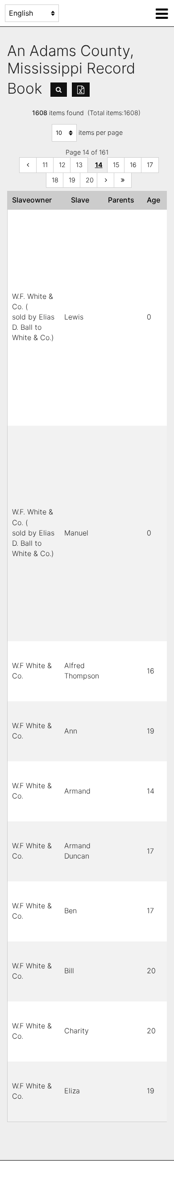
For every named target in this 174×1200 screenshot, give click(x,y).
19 (72, 180)
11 (45, 164)
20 (90, 180)
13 (79, 164)
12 (62, 164)
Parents (123, 199)
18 (55, 180)
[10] (28, 165)
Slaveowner (33, 199)
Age (155, 199)
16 (133, 164)
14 (99, 164)
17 (150, 164)
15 (116, 164)
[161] (123, 180)
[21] (106, 180)
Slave (82, 199)
